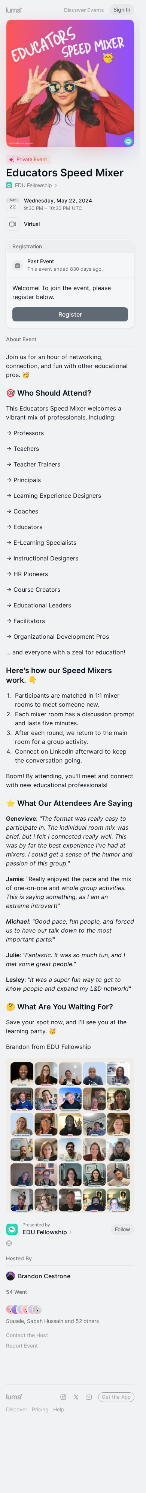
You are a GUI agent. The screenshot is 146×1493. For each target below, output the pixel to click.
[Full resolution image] (70, 1135)
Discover (16, 1409)
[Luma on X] (76, 1397)
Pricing (40, 1409)
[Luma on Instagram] (63, 1397)
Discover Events (84, 10)
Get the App (116, 1397)
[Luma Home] (14, 9)
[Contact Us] (88, 1397)
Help (58, 1409)
